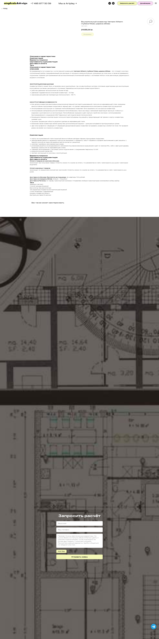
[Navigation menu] (156, 3)
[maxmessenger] (113, 3)
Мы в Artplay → (68, 3)
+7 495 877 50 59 (41, 3)
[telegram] (109, 3)
